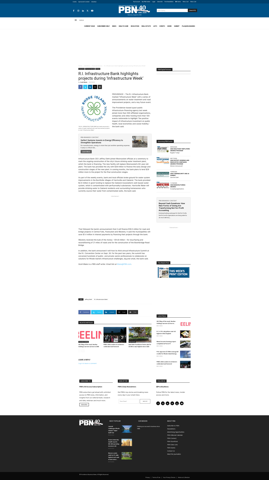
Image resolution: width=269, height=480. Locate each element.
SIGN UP (145, 401)
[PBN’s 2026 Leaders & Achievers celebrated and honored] (115, 335)
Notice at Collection (184, 477)
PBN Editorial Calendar (175, 435)
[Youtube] (92, 11)
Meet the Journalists (174, 454)
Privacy (148, 477)
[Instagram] (78, 11)
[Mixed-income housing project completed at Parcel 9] (185, 344)
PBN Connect (171, 438)
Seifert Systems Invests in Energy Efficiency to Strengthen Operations (102, 141)
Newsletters (171, 429)
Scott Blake (83, 82)
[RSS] (172, 403)
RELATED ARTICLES (86, 323)
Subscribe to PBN (173, 426)
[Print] (100, 87)
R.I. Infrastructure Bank (100, 299)
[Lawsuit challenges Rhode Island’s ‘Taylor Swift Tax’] (126, 429)
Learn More (86, 152)
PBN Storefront (172, 441)
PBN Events (171, 448)
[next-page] (83, 351)
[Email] (95, 87)
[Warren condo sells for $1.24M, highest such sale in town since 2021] (126, 455)
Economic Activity (83, 342)
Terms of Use (156, 477)
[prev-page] (79, 351)
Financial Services (97, 66)
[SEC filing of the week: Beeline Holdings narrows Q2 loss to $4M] (89, 335)
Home (80, 66)
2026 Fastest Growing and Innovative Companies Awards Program (179, 162)
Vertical (98, 69)
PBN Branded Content (90, 137)
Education (106, 342)
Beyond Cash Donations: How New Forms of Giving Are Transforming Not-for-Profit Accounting (172, 207)
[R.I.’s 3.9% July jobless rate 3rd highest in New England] (185, 334)
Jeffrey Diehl (88, 299)
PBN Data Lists (172, 445)
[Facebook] (73, 11)
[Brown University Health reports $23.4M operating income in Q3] (126, 442)
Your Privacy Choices (169, 477)
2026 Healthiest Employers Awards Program (180, 149)
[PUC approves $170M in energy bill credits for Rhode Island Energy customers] (185, 354)
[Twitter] (87, 11)
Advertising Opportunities (175, 432)
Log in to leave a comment (87, 363)
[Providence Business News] (134, 9)
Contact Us (171, 451)
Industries (87, 66)
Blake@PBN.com (124, 264)
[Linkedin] (83, 11)
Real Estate (132, 342)
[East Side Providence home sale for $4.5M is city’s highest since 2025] (140, 335)
